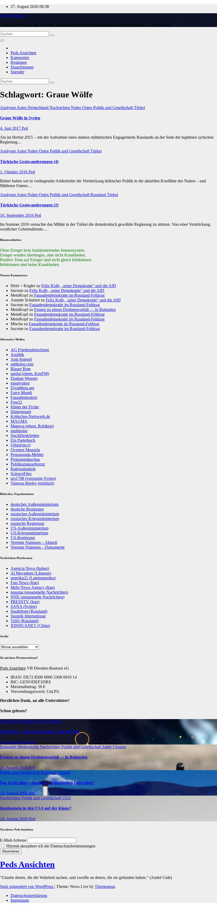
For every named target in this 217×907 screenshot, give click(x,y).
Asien (22, 107)
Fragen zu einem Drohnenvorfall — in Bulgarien (75, 309)
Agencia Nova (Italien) (30, 568)
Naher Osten (82, 107)
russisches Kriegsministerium (35, 518)
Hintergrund (21, 411)
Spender (17, 72)
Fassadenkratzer (24, 397)
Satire (107, 746)
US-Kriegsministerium (29, 533)
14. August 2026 (14, 818)
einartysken (20, 383)
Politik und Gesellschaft (113, 107)
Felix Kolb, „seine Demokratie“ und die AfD (78, 285)
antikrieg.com (22, 364)
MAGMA (19, 421)
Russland (99, 194)
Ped (25, 128)
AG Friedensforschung (30, 350)
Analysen (8, 107)
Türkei (139, 107)
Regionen (19, 62)
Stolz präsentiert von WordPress (27, 886)
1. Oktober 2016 (14, 172)
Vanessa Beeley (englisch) (32, 483)
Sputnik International (28, 616)
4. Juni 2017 (11, 128)
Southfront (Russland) (29, 611)
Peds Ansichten (13, 15)
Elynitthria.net (22, 388)
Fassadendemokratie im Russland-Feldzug (69, 295)
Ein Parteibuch (23, 440)
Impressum (20, 900)
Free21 (16, 402)
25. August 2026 (14, 742)
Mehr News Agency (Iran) (33, 587)
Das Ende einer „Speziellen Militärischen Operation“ (47, 782)
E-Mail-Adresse (13, 840)
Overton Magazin (25, 450)
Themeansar (105, 886)
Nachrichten (60, 107)
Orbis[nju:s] (20, 445)
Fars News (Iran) (25, 582)
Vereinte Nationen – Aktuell (34, 542)
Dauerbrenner (22, 67)
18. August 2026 (14, 793)
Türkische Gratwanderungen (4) (29, 161)
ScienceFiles (21, 473)
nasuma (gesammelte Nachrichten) (39, 592)
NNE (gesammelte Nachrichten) (37, 597)
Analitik (17, 354)
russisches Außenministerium (35, 514)
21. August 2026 (14, 767)
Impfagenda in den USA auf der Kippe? (35, 808)
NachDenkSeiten (25, 435)
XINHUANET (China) (30, 625)
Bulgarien (8, 746)
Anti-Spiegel (21, 359)
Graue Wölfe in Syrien (20, 118)
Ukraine (119, 746)
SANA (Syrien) (24, 606)
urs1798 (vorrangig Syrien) (33, 478)
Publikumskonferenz (28, 464)
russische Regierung (27, 523)
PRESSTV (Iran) (25, 601)
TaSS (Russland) (25, 621)
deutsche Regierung (27, 509)
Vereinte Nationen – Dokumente (38, 547)
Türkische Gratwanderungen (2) (29, 205)
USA (66, 798)
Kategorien (20, 57)
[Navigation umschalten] (2, 40)
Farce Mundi (21, 392)
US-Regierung (23, 537)
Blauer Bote (21, 369)
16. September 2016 (17, 215)
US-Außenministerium (29, 528)
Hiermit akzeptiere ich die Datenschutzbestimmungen (50, 846)
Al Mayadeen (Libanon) (31, 573)
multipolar (19, 430)
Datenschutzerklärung (29, 895)
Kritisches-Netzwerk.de (30, 416)
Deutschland (38, 107)
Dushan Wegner (24, 378)
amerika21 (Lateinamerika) (33, 578)
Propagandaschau (25, 459)
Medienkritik (28, 746)
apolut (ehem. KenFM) (30, 373)
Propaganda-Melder (27, 454)
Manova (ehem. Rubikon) (32, 426)
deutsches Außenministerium (34, 504)
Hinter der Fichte (25, 407)
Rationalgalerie (23, 469)
